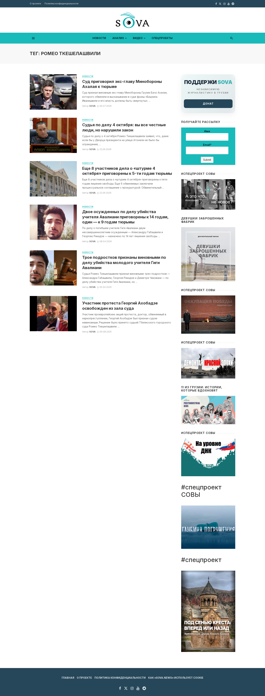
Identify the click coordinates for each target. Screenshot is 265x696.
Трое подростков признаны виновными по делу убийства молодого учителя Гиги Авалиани (124, 262)
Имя (207, 131)
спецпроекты (162, 38)
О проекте (35, 3)
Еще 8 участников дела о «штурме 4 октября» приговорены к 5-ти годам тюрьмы (127, 171)
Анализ (118, 38)
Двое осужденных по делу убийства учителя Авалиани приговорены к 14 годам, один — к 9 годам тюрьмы (125, 216)
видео (138, 38)
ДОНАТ (208, 103)
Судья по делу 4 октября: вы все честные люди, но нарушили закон (124, 127)
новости (99, 38)
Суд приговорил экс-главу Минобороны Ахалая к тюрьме (122, 84)
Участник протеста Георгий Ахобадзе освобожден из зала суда (120, 305)
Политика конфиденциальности (61, 3)
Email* (207, 144)
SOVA (92, 106)
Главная (68, 677)
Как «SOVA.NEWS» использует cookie (175, 677)
